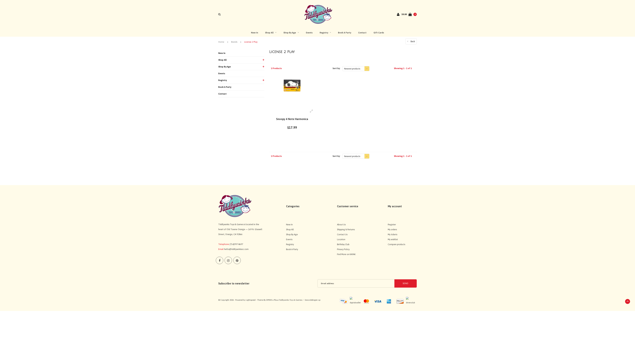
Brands (234, 42)
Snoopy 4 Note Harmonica (292, 119)
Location (341, 239)
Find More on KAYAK (346, 254)
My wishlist (393, 239)
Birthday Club (343, 244)
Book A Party (344, 32)
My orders (392, 229)
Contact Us (342, 234)
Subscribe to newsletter (233, 283)
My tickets (392, 234)
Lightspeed (250, 300)
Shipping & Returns (346, 229)
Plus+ (276, 300)
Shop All (269, 32)
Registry (324, 32)
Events (309, 32)
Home (221, 42)
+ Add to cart (290, 140)
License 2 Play (250, 42)
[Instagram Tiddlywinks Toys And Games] (228, 260)
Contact (362, 32)
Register (392, 224)
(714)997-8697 (236, 244)
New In (254, 32)
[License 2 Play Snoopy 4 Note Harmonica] (292, 91)
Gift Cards (379, 32)
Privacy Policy (343, 249)
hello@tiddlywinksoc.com (236, 249)
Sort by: (336, 68)
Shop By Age (289, 32)
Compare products (396, 244)
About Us (341, 224)
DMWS (269, 300)
